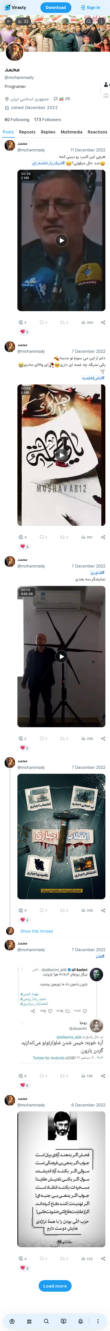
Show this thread (36, 931)
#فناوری (97, 572)
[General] (106, 85)
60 (17, 119)
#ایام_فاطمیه (93, 377)
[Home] (12, 1321)
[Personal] (106, 96)
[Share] (103, 322)
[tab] (8, 132)
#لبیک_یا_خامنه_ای (48, 162)
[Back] (9, 21)
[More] (98, 1321)
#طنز (100, 956)
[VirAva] (80, 1321)
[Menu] (101, 21)
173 (47, 119)
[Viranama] (63, 1321)
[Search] (89, 21)
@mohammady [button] (31, 149)
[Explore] (29, 1321)
